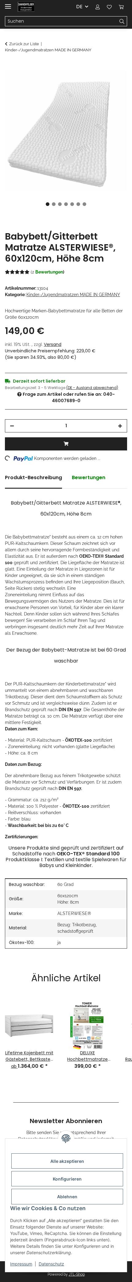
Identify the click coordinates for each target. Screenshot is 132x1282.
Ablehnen (67, 1196)
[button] (97, 7)
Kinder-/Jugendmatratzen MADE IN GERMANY (73, 294)
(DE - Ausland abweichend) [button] (92, 387)
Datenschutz (51, 1263)
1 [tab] (47, 204)
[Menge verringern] (12, 426)
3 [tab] (60, 204)
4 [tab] (66, 204)
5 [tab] (72, 204)
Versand (52, 344)
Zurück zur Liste (24, 44)
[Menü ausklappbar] (8, 4)
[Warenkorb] (121, 7)
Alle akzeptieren (67, 1161)
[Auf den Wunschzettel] (114, 81)
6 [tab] (78, 204)
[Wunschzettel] (109, 7)
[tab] (33, 480)
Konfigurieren (67, 1178)
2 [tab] (54, 204)
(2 (47, 272)
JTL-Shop (77, 1274)
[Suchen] (122, 21)
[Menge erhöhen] (120, 426)
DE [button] (79, 6)
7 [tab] (84, 204)
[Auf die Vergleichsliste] (98, 81)
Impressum (21, 1263)
